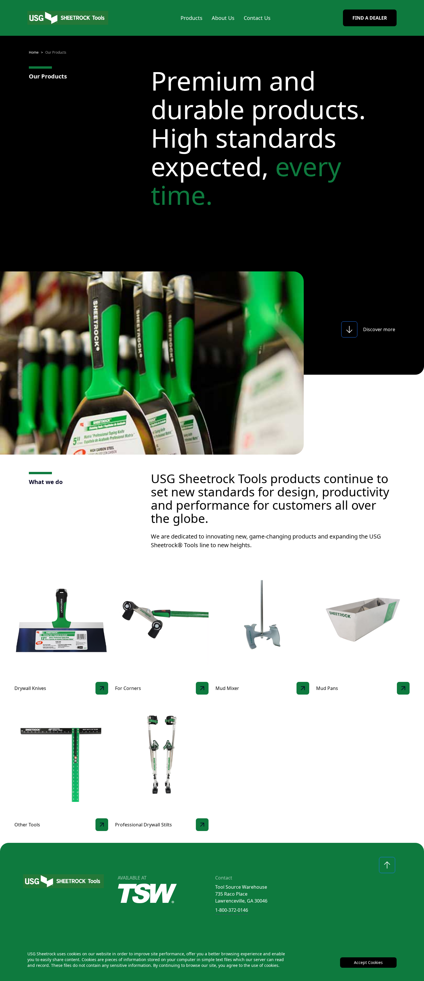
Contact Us (257, 17)
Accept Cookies (368, 962)
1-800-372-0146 (231, 910)
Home (34, 52)
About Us (223, 17)
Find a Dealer (369, 18)
